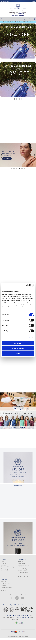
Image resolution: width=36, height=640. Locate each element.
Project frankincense (6, 587)
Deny (18, 353)
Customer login (5, 1)
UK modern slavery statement (23, 573)
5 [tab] (22, 168)
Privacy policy (21, 561)
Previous (1, 81)
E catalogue (4, 585)
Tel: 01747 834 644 (23, 576)
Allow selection (18, 348)
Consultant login (5, 583)
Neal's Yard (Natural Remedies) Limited (19, 636)
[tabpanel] (18, 80)
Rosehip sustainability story (8, 589)
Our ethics (3, 565)
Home (2, 561)
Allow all (18, 343)
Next (35, 81)
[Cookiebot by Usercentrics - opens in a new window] (26, 285)
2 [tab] (17, 99)
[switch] (31, 320)
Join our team (4, 570)
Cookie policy (21, 563)
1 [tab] (14, 99)
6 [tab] (24, 168)
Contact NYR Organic (23, 569)
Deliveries (20, 567)
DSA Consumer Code (22, 618)
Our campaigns (5, 569)
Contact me (4, 19)
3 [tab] (19, 99)
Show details (27, 338)
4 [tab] (22, 99)
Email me (21, 15)
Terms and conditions (23, 565)
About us (3, 563)
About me (15, 15)
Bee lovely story (5, 591)
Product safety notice (23, 570)
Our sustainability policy (7, 567)
